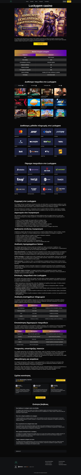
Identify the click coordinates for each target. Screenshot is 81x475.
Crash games (46, 85)
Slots (59, 85)
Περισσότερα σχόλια (40, 397)
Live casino (33, 85)
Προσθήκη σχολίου (61, 380)
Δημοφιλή (20, 85)
